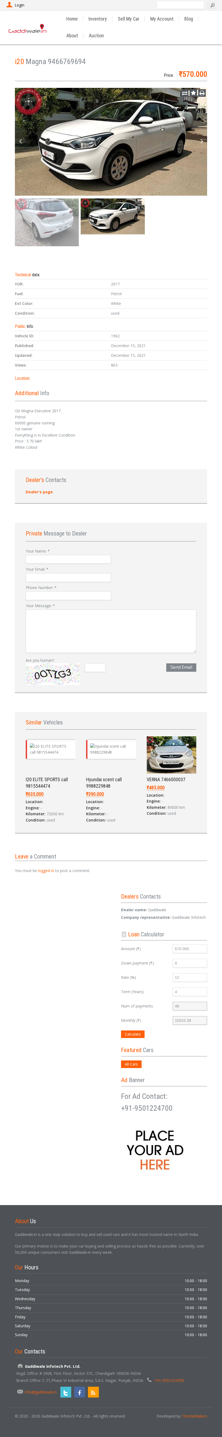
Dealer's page (39, 491)
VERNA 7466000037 (166, 779)
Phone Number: (41, 587)
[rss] (93, 1392)
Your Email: (37, 569)
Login (19, 5)
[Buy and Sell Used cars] (27, 27)
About (72, 35)
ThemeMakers (194, 1416)
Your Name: (38, 551)
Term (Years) (132, 991)
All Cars (131, 1064)
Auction (96, 35)
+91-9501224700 (169, 1380)
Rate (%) (128, 977)
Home (72, 19)
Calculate (133, 1034)
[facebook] (79, 1392)
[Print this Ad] (202, 93)
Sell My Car (128, 19)
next (202, 142)
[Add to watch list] (193, 93)
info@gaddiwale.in (41, 1392)
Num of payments (137, 1006)
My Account (162, 19)
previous (20, 142)
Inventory (98, 19)
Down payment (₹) (137, 963)
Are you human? (40, 660)
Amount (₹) (131, 948)
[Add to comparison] (184, 93)
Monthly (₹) (131, 1020)
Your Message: (40, 605)
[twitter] (65, 1392)
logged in (46, 870)
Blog (188, 19)
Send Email (181, 667)
